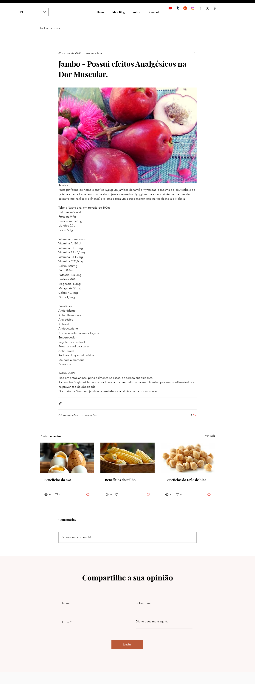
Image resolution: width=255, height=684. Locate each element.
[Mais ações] (194, 53)
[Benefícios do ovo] (67, 458)
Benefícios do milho (120, 480)
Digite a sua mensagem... (152, 621)
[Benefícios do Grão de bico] (188, 458)
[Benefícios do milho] (127, 458)
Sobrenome (144, 603)
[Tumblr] (178, 8)
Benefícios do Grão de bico (185, 480)
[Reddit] (185, 8)
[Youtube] (170, 8)
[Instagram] (193, 8)
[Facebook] (200, 8)
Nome (66, 603)
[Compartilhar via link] (60, 403)
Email (65, 622)
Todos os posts (50, 28)
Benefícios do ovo (57, 480)
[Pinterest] (215, 8)
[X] (207, 8)
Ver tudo (210, 435)
